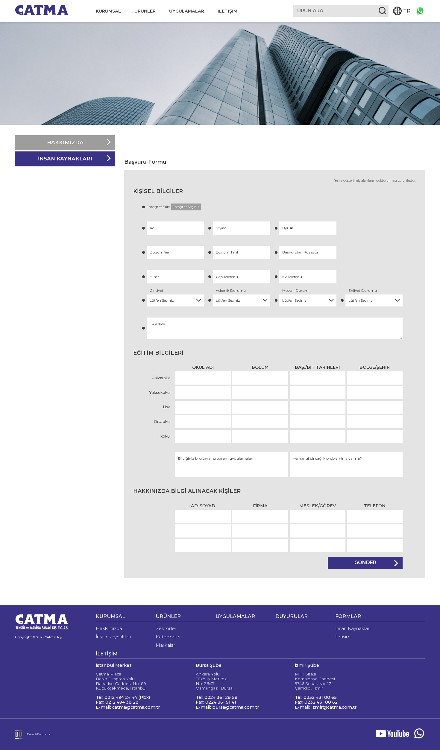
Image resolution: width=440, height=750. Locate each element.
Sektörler (166, 628)
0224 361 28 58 (221, 697)
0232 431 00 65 (320, 697)
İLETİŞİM (227, 11)
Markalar (165, 645)
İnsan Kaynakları (113, 637)
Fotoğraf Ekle (173, 206)
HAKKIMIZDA (65, 142)
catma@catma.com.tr (136, 707)
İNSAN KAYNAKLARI (65, 159)
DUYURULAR (291, 616)
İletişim (343, 637)
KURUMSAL (108, 11)
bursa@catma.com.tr (235, 707)
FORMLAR (348, 616)
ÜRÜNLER (145, 11)
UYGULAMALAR (186, 11)
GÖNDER (365, 562)
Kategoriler (168, 637)
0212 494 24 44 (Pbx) (127, 697)
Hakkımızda (109, 628)
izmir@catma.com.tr (333, 707)
